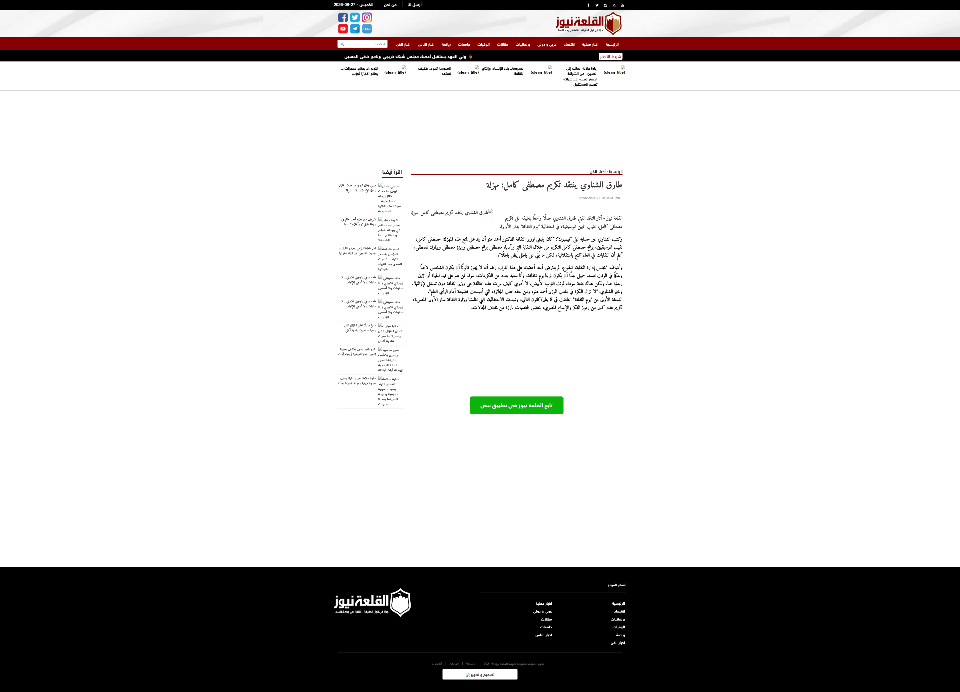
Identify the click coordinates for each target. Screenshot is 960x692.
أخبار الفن (403, 43)
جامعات (464, 43)
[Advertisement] (480, 126)
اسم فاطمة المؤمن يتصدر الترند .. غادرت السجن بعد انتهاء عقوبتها (357, 251)
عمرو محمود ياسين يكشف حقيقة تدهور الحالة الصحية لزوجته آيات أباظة (357, 354)
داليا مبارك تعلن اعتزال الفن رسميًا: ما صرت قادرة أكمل (360, 328)
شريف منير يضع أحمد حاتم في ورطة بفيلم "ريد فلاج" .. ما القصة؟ (359, 224)
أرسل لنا (415, 4)
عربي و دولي (547, 43)
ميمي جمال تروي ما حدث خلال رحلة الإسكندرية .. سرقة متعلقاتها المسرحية (357, 190)
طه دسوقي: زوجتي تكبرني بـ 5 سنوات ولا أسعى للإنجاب (358, 280)
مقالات (502, 43)
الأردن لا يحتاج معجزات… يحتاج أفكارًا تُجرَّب (359, 70)
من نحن (390, 4)
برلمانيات (523, 43)
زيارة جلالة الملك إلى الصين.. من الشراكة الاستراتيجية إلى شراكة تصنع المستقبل (581, 75)
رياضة (446, 43)
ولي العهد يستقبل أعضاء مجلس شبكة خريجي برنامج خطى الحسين (433, 56)
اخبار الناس (426, 43)
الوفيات (484, 43)
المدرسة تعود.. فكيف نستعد (434, 70)
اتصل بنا (437, 663)
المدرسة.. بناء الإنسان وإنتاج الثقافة (503, 70)
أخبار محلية (590, 43)
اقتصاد (569, 43)
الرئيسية (612, 43)
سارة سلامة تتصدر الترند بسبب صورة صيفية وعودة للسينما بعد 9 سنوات (357, 383)
